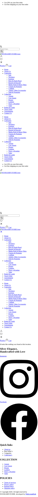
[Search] (2, 51)
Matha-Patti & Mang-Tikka (17, 85)
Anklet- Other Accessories (17, 90)
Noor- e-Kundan (14, 104)
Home (6, 69)
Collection (7, 94)
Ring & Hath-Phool (15, 81)
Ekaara (10, 100)
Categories (7, 73)
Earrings (11, 79)
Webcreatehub (30, 494)
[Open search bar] (1, 47)
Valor (10, 106)
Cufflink (11, 88)
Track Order (8, 109)
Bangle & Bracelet (14, 83)
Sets (9, 75)
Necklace (11, 77)
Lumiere (11, 102)
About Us (7, 71)
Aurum (10, 96)
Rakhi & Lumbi (9, 107)
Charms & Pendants (15, 87)
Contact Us (8, 113)
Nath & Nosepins (14, 92)
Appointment (8, 111)
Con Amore (12, 98)
